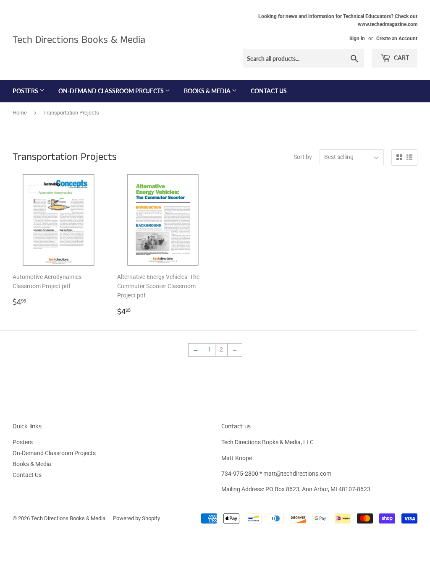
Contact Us (269, 90)
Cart (401, 57)
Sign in (357, 39)
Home (20, 112)
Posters (26, 90)
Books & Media (208, 90)
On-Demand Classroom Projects (111, 90)
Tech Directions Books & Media (79, 40)
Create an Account (396, 39)
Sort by (303, 157)
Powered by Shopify (136, 518)
